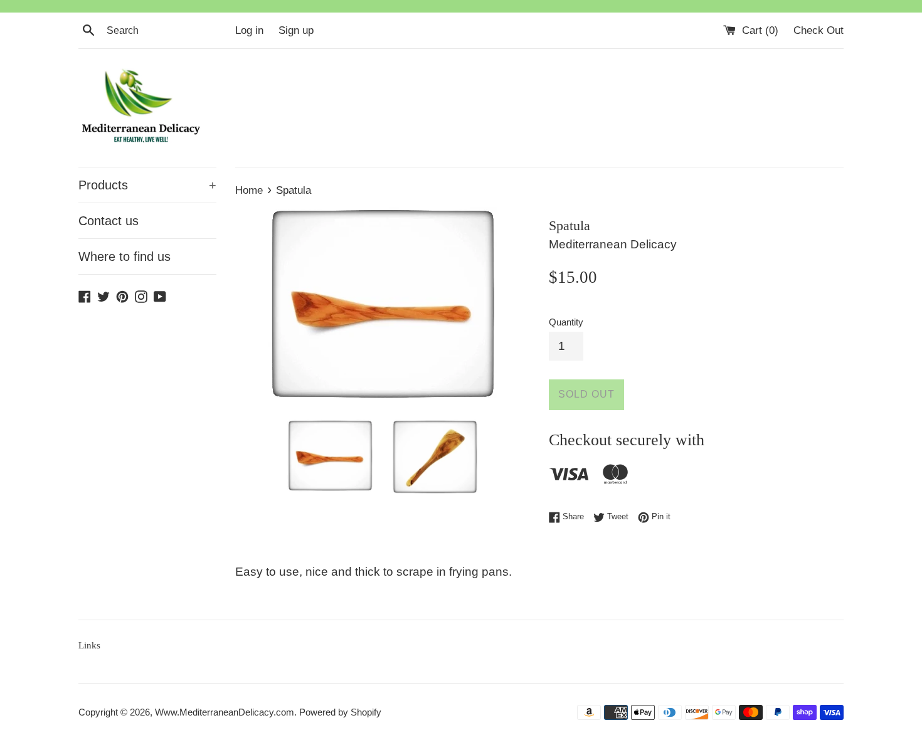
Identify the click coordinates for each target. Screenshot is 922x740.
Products (147, 185)
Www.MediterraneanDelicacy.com (224, 712)
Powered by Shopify (340, 712)
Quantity (566, 322)
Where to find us (124, 256)
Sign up (296, 30)
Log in (249, 30)
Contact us (108, 221)
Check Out (818, 30)
